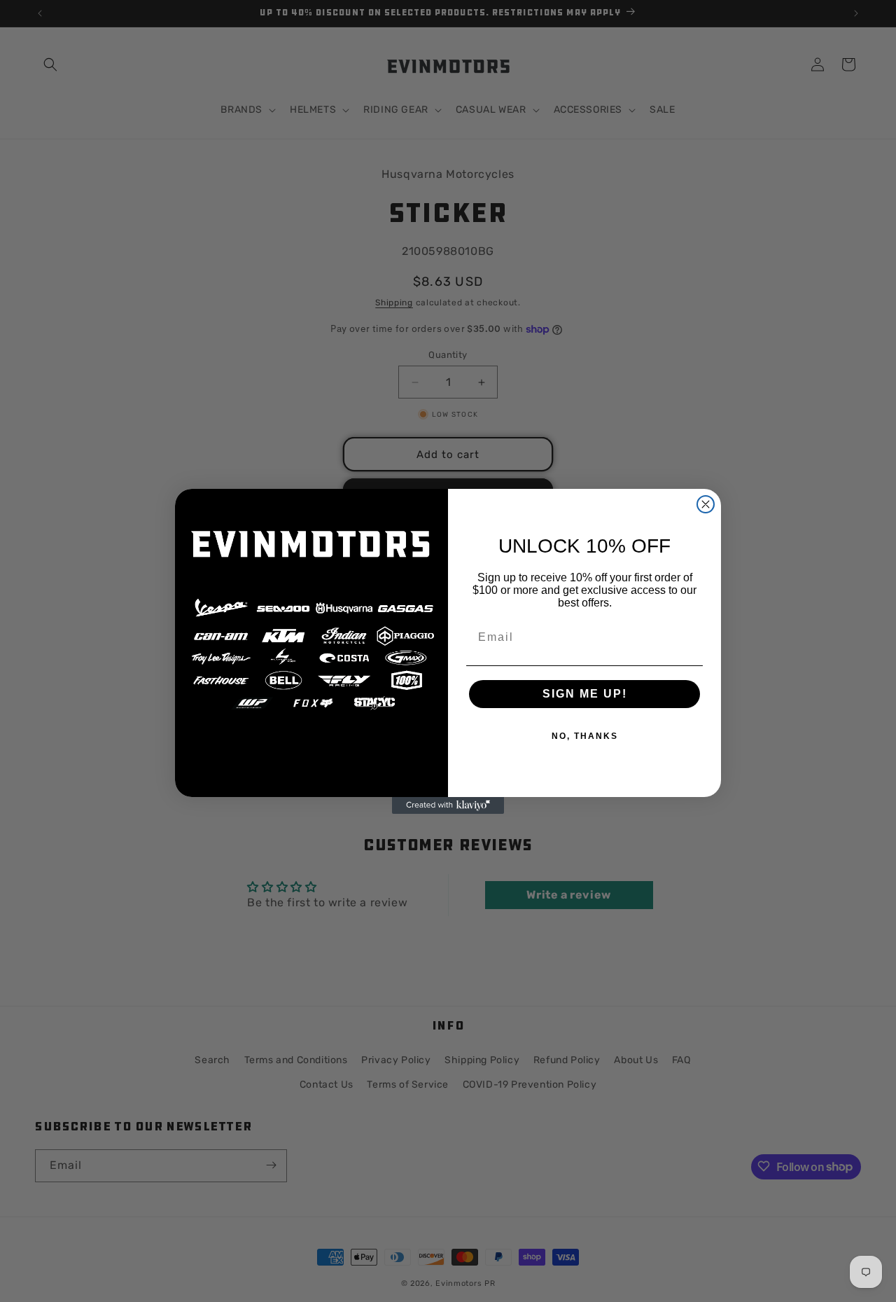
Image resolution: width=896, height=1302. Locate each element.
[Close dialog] (705, 504)
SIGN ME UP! (584, 694)
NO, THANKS (585, 736)
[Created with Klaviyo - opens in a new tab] (448, 805)
